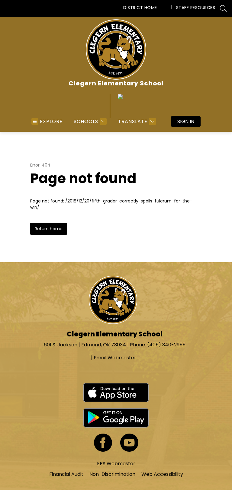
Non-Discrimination (112, 474)
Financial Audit (66, 474)
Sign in (185, 121)
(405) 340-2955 (166, 344)
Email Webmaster (115, 357)
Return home (49, 229)
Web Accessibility (162, 474)
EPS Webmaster (116, 463)
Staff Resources (195, 7)
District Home (140, 7)
